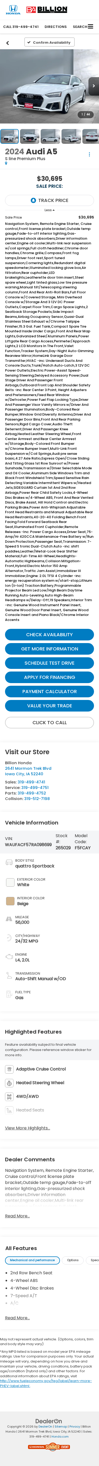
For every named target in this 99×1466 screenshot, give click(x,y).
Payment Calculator (49, 691)
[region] (49, 420)
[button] (21, 27)
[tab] (32, 1260)
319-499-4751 (35, 787)
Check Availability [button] (49, 634)
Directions (56, 26)
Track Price (53, 200)
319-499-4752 (32, 793)
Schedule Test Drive (49, 663)
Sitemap (61, 1426)
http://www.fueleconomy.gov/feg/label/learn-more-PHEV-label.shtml (46, 1383)
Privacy (74, 1426)
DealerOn (45, 1426)
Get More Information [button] (49, 648)
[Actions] (89, 154)
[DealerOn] (48, 1421)
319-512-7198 (37, 798)
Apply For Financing (49, 677)
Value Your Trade (49, 705)
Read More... (17, 1216)
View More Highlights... (27, 1128)
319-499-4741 (31, 782)
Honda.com (60, 1436)
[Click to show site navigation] (90, 26)
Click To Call (49, 722)
